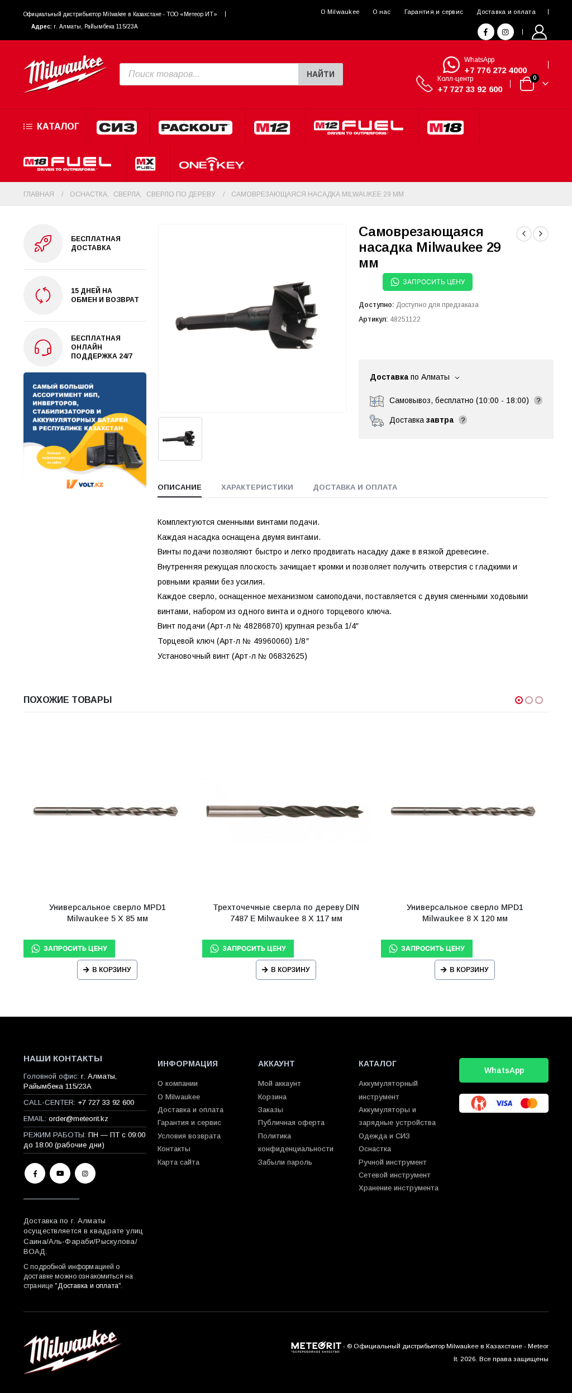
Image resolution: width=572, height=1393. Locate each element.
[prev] (524, 234)
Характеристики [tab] (257, 487)
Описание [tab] (180, 487)
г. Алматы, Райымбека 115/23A (96, 26)
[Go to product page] (107, 809)
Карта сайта (178, 1162)
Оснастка (375, 1149)
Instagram (85, 1173)
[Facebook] (486, 31)
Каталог (58, 126)
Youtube (60, 1173)
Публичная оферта (291, 1122)
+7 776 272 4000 (495, 70)
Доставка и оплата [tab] (355, 487)
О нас (381, 11)
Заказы (270, 1109)
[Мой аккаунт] (540, 32)
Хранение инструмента (398, 1188)
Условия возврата (189, 1136)
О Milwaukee (340, 11)
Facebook (35, 1173)
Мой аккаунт (279, 1083)
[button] (519, 700)
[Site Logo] (65, 74)
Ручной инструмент (393, 1162)
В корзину (111, 970)
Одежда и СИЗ (384, 1136)
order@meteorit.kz (78, 1118)
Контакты (174, 1149)
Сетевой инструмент (395, 1175)
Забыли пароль (285, 1162)
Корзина (272, 1097)
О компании (178, 1083)
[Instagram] (505, 31)
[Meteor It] (316, 1345)
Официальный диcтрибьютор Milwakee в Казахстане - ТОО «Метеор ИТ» (120, 14)
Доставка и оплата (506, 11)
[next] (541, 234)
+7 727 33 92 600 (469, 89)
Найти (321, 74)
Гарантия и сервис (434, 11)
